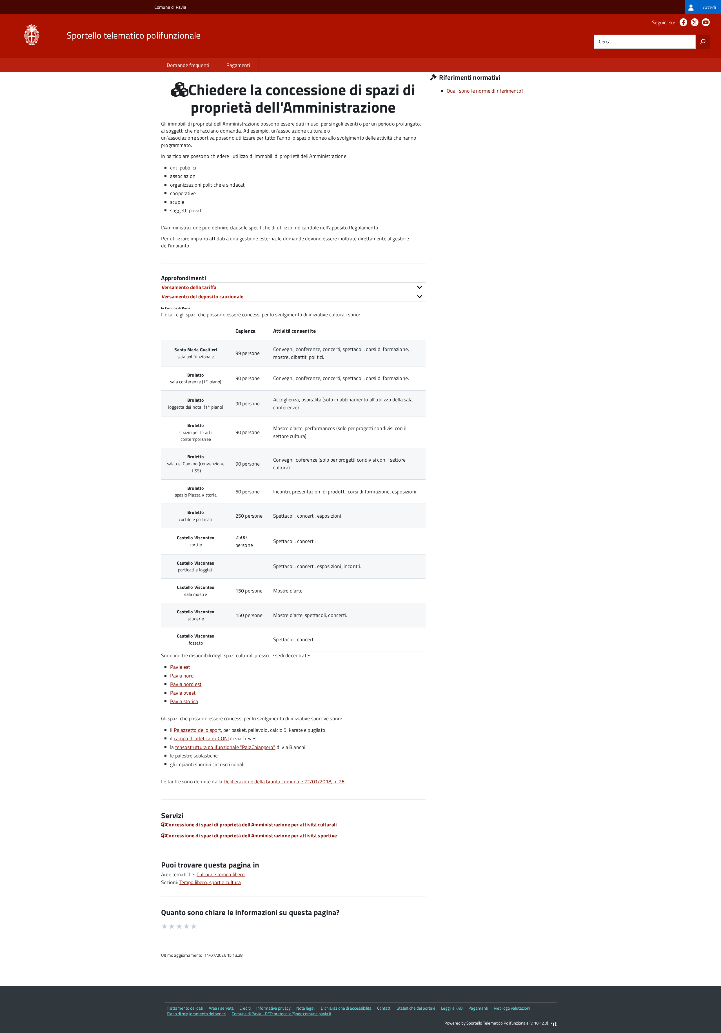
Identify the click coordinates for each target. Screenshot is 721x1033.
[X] (693, 22)
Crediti (245, 1008)
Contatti (384, 1008)
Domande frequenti (188, 65)
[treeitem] (703, 7)
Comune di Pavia (170, 7)
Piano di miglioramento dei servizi (196, 1013)
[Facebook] (682, 22)
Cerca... (606, 42)
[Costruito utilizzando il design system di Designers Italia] (554, 1025)
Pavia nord (182, 675)
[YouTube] (705, 22)
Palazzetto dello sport (197, 730)
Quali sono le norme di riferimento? (485, 91)
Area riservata (221, 1008)
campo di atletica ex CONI (201, 738)
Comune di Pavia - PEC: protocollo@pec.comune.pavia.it (281, 1013)
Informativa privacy (273, 1008)
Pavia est (180, 667)
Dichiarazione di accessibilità (346, 1008)
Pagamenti (238, 65)
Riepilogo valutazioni (512, 1008)
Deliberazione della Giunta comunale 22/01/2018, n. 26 (284, 781)
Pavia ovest (182, 693)
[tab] (293, 287)
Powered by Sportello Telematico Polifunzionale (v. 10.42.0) (496, 1023)
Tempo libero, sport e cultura (210, 882)
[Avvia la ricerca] (703, 42)
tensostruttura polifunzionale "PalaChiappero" (225, 747)
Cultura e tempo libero (221, 874)
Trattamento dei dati (185, 1008)
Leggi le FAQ (452, 1008)
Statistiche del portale (416, 1008)
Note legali (305, 1008)
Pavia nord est (186, 684)
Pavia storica (184, 701)
